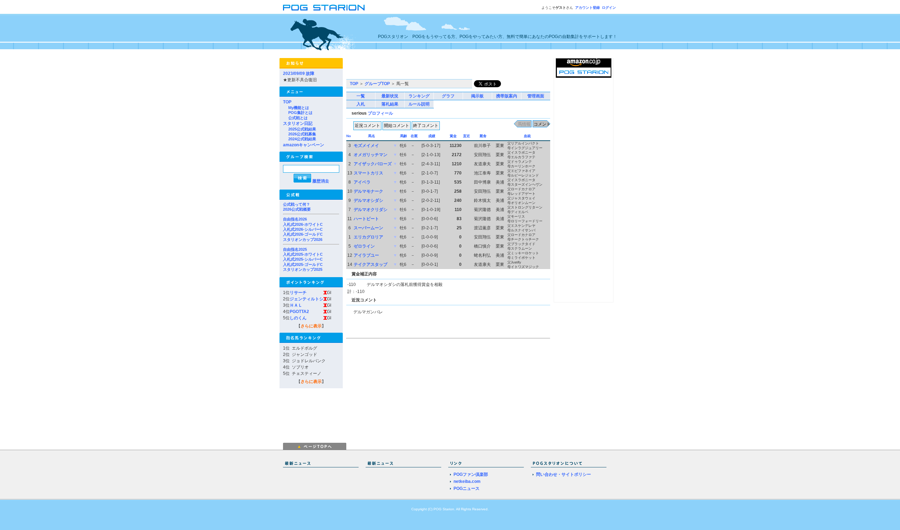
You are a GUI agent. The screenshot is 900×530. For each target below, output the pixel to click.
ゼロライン (364, 246)
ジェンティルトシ (306, 298)
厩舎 (483, 136)
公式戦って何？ (296, 204)
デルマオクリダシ (370, 209)
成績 (431, 136)
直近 (466, 136)
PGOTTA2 (299, 311)
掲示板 (477, 96)
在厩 (414, 136)
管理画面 (535, 96)
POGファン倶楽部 (471, 474)
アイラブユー (366, 255)
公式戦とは (298, 118)
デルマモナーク (368, 191)
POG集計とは (300, 112)
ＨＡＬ (296, 305)
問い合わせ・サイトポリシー (563, 474)
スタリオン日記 (298, 123)
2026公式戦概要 (297, 209)
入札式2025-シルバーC (303, 259)
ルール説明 (419, 104)
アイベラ (362, 182)
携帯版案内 (506, 96)
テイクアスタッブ (370, 264)
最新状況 (389, 96)
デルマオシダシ (368, 200)
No (348, 136)
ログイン (609, 7)
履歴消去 (320, 181)
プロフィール (380, 113)
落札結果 (389, 104)
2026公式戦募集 (302, 134)
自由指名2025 (295, 249)
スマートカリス (368, 173)
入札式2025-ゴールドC (303, 264)
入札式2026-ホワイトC (303, 224)
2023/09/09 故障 (298, 73)
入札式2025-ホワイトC (303, 254)
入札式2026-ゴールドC (303, 234)
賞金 (453, 136)
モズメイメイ (366, 145)
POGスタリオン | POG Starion (324, 8)
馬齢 (403, 136)
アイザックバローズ (373, 163)
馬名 (371, 136)
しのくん (298, 317)
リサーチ (298, 292)
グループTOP (377, 83)
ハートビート (366, 218)
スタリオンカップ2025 (302, 269)
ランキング (419, 96)
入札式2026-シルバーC (303, 229)
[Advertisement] (428, 68)
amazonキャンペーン (303, 144)
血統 (527, 136)
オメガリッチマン (370, 154)
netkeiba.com (467, 481)
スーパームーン (368, 227)
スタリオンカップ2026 (302, 239)
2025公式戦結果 (302, 129)
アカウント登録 (587, 7)
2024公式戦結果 (302, 139)
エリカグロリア (368, 237)
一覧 (360, 96)
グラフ (448, 96)
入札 (360, 104)
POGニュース (467, 488)
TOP (287, 102)
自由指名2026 (295, 219)
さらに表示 (311, 326)
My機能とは (298, 108)
